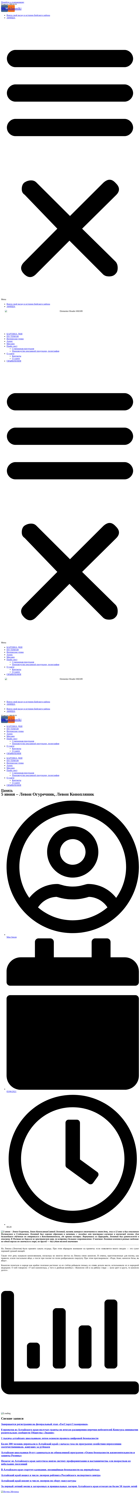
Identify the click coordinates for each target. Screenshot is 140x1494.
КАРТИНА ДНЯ (14, 334)
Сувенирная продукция (23, 348)
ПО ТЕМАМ (13, 336)
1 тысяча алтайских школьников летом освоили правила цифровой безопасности (49, 1438)
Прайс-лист (12, 346)
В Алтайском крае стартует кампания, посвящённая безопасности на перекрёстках (50, 1469)
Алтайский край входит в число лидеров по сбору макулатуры (38, 1480)
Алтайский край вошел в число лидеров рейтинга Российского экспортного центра (50, 1475)
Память (7, 790)
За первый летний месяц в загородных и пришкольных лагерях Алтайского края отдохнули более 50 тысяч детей (69, 1486)
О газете (10, 353)
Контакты (16, 356)
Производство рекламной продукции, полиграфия (35, 351)
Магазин (11, 344)
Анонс (10, 341)
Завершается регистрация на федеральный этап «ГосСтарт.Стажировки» (44, 1424)
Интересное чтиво (15, 339)
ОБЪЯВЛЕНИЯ (14, 361)
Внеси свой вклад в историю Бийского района (28, 15)
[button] (70, 161)
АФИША (11, 18)
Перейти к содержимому (12, 2)
